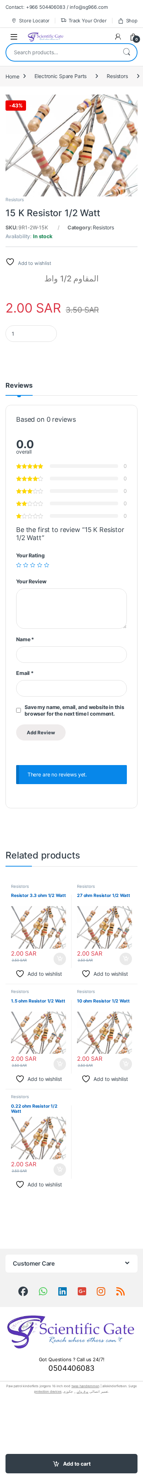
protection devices (47, 1391)
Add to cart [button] (60, 959)
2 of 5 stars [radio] (25, 565)
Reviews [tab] (19, 385)
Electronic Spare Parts (60, 76)
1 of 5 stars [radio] (18, 565)
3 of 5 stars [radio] (32, 565)
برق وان (82, 1391)
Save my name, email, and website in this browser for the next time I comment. (74, 710)
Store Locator (34, 20)
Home (12, 76)
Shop (132, 20)
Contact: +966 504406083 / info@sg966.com (56, 7)
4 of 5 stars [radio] (39, 565)
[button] (131, 102)
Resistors (117, 76)
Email (25, 673)
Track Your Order (88, 20)
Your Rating (30, 555)
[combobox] (61, 52)
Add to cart (77, 1464)
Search (126, 52)
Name (25, 639)
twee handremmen (85, 1386)
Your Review (31, 581)
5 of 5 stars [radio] (46, 565)
